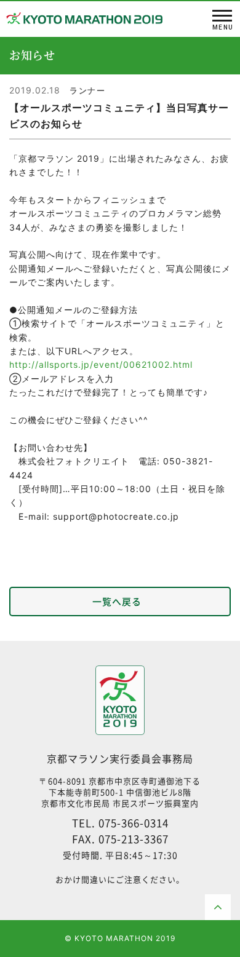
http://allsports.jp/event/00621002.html (101, 364)
